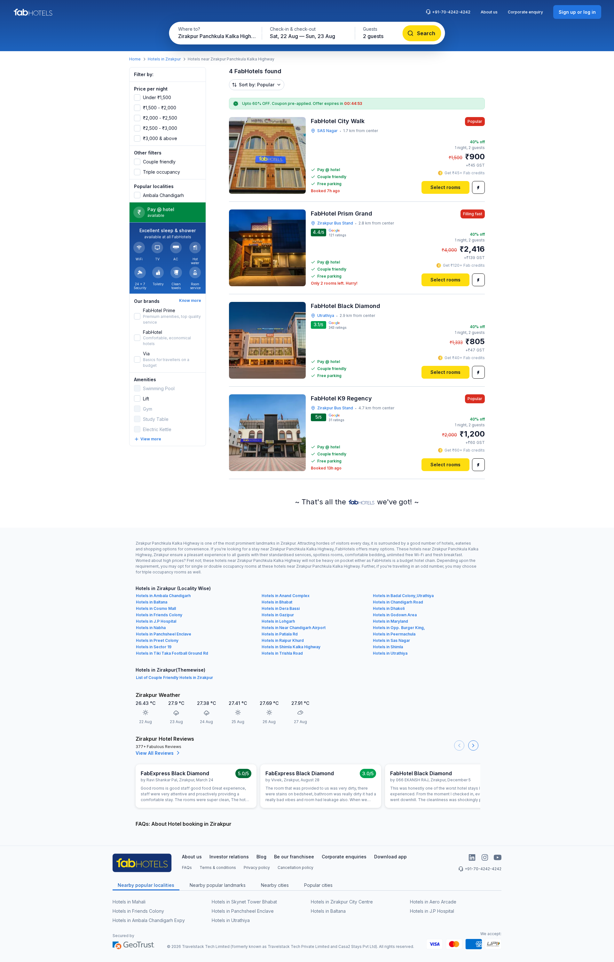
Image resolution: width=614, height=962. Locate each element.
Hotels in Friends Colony (159, 614)
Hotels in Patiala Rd (280, 634)
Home (135, 59)
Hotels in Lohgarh (278, 621)
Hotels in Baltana (151, 602)
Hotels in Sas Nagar (391, 640)
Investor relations (229, 856)
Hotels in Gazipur (278, 614)
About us (489, 12)
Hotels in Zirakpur (164, 59)
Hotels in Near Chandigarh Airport (294, 627)
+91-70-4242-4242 (451, 12)
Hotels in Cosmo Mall (156, 608)
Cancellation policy (295, 867)
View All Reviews (155, 753)
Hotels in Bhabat (277, 602)
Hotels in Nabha (151, 627)
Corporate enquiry (525, 12)
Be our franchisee (294, 856)
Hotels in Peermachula (394, 634)
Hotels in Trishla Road (282, 653)
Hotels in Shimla (388, 646)
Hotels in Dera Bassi (281, 608)
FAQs (187, 867)
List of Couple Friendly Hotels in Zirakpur (174, 677)
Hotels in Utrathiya (390, 653)
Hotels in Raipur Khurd (283, 640)
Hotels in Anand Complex (286, 595)
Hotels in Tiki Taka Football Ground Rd (172, 653)
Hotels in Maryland (390, 621)
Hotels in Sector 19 (153, 646)
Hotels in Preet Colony (157, 640)
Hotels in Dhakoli (389, 608)
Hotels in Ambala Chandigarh (163, 595)
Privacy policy (257, 867)
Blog (261, 856)
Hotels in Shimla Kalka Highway (291, 646)
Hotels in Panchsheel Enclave (163, 634)
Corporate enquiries (344, 856)
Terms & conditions (218, 867)
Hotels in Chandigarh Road (398, 602)
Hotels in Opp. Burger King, (399, 627)
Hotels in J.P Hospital (156, 621)
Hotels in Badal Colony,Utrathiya (403, 595)
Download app (390, 856)
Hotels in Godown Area (395, 614)
